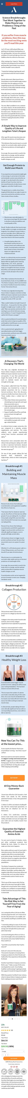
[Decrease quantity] (8, 1055)
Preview (3, 1000)
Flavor (2, 1049)
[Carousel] (14, 1000)
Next (25, 1000)
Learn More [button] (14, 4)
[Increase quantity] (3, 1055)
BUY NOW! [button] (14, 778)
